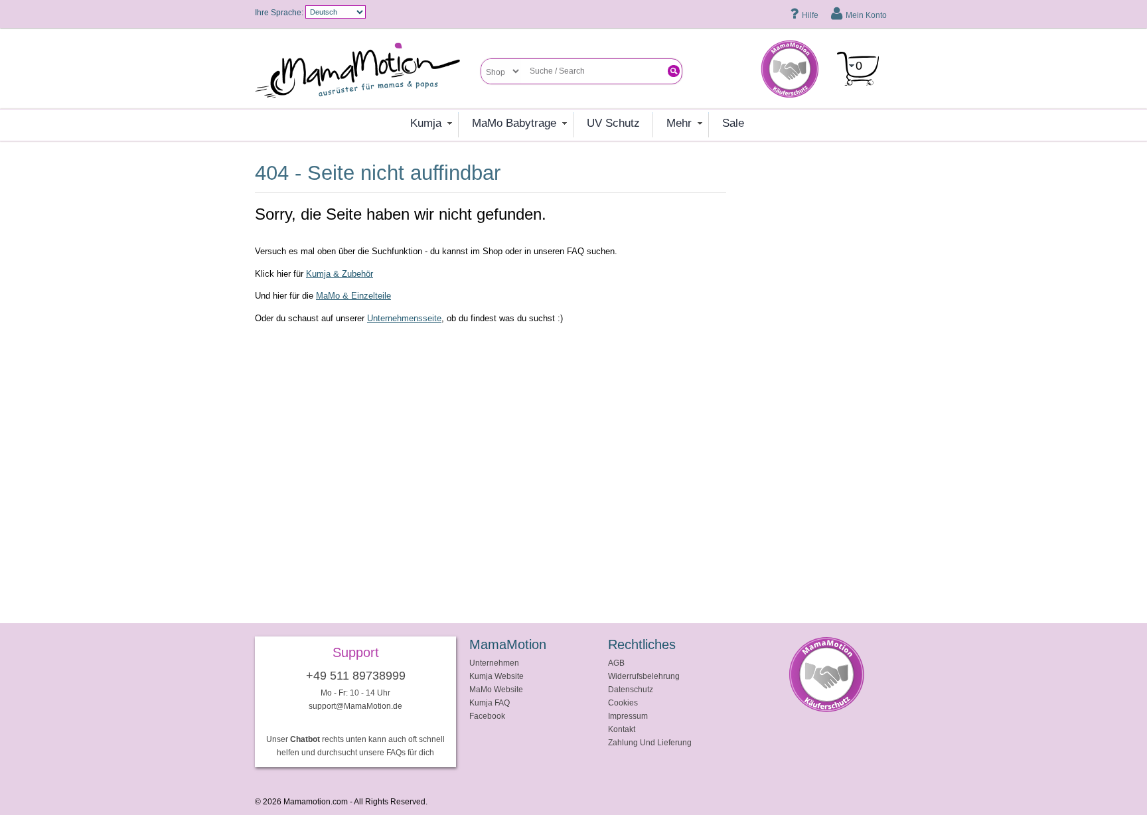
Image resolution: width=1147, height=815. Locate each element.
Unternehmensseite (404, 318)
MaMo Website (496, 689)
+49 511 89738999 (356, 675)
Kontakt (621, 729)
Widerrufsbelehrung (644, 676)
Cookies (623, 702)
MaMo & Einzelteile (353, 296)
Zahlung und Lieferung (650, 742)
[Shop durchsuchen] (674, 71)
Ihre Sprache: (279, 12)
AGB (616, 662)
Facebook (487, 715)
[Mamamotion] (368, 71)
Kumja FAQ (489, 702)
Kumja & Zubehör (339, 274)
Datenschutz (630, 689)
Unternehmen (494, 662)
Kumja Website (496, 676)
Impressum (628, 715)
